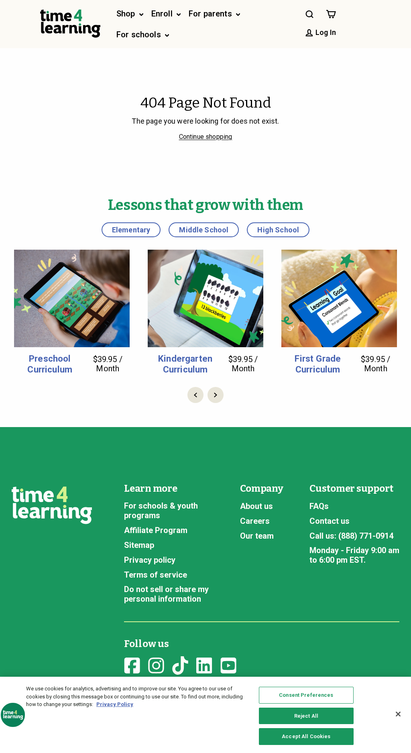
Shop (126, 13)
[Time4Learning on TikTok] (180, 664)
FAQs (319, 506)
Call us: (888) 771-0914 (351, 536)
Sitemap (139, 545)
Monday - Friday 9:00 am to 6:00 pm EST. (354, 555)
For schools (139, 34)
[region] (205, 715)
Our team (257, 536)
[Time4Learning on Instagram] (156, 664)
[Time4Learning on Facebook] (132, 664)
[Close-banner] (398, 714)
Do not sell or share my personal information (166, 594)
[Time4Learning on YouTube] (228, 664)
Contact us (329, 521)
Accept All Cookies (306, 736)
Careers (255, 521)
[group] (72, 312)
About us (256, 506)
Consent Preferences (306, 695)
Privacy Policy (114, 704)
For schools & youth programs (161, 510)
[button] (195, 395)
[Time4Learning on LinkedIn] (204, 664)
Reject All (306, 716)
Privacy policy (149, 560)
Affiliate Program (155, 530)
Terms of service (155, 575)
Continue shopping (205, 136)
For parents (211, 13)
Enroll (163, 13)
